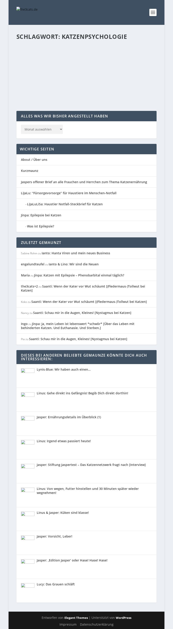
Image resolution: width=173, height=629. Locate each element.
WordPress (123, 618)
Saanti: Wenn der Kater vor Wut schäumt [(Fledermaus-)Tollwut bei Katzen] (83, 288)
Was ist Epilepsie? (40, 226)
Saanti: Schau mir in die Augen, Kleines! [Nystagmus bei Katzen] (82, 313)
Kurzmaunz (29, 170)
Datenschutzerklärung (97, 624)
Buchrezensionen (74, 66)
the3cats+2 (29, 286)
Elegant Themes (76, 618)
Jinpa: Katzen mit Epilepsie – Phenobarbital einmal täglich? (79, 275)
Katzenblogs (103, 66)
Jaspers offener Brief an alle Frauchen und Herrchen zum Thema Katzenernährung (84, 182)
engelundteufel (32, 264)
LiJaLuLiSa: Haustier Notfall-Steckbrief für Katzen (65, 204)
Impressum (68, 624)
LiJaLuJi (116, 66)
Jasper (90, 66)
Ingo (24, 324)
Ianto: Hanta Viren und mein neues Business (76, 253)
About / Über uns (34, 159)
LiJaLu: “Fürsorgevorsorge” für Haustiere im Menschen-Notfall (68, 193)
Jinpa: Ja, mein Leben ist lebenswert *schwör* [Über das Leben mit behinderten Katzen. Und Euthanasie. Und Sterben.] (77, 326)
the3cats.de (33, 66)
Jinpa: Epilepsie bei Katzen (41, 215)
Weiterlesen (34, 95)
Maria (25, 275)
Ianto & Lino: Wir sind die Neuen (74, 264)
